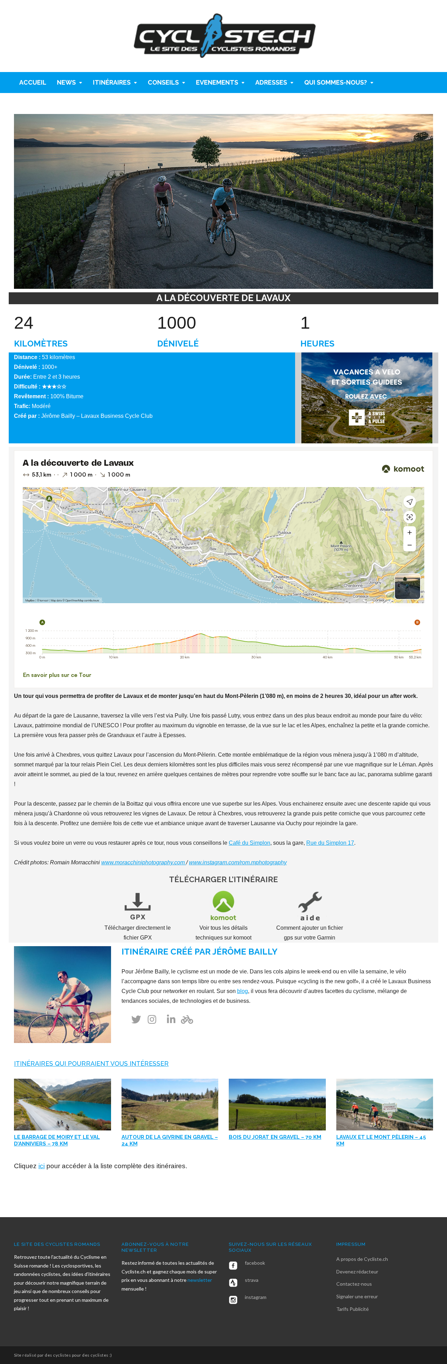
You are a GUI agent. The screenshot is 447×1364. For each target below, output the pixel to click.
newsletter (200, 1280)
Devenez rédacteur (357, 1271)
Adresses (271, 82)
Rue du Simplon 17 (330, 843)
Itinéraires (112, 82)
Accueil (32, 82)
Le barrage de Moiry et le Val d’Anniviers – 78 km (57, 1140)
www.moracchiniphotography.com (143, 862)
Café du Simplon (249, 843)
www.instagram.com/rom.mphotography (238, 862)
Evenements (217, 82)
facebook (255, 1263)
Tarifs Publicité (352, 1309)
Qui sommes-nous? (335, 82)
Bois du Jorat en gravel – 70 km (275, 1137)
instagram (255, 1297)
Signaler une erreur (357, 1296)
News (66, 82)
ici (41, 1166)
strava (251, 1280)
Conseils (163, 82)
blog (242, 991)
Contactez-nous (354, 1284)
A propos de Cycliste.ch (362, 1259)
